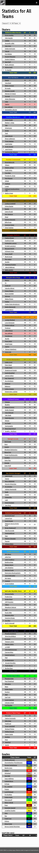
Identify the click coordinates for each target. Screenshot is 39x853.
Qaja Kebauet (9, 412)
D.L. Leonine (8, 786)
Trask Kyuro (8, 367)
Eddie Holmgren (10, 48)
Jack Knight (8, 476)
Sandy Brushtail (10, 373)
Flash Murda (9, 665)
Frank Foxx (8, 818)
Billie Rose (8, 222)
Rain (6, 536)
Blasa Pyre (8, 452)
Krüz (6, 739)
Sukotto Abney (9, 288)
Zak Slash (8, 415)
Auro (6, 444)
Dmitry (7, 495)
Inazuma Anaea (10, 618)
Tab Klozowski (9, 530)
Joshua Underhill (10, 203)
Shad (6, 217)
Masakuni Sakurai (10, 607)
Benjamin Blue (9, 615)
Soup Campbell (10, 726)
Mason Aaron (9, 565)
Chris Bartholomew (11, 649)
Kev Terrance (9, 214)
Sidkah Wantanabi (10, 489)
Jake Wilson (9, 330)
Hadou (7, 301)
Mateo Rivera (9, 299)
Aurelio (7, 262)
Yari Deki (7, 776)
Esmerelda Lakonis (11, 109)
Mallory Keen (9, 193)
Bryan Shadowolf (10, 528)
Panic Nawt (8, 365)
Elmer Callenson (10, 139)
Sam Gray (8, 46)
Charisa (7, 402)
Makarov (7, 386)
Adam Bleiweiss (10, 99)
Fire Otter (8, 173)
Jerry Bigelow (9, 567)
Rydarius (7, 328)
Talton (7, 604)
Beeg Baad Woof (10, 428)
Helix (6, 101)
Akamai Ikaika (9, 594)
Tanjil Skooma (9, 418)
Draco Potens (9, 291)
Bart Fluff (8, 62)
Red (6, 657)
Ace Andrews (9, 381)
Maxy (6, 686)
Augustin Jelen (9, 43)
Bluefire (7, 404)
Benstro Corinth (10, 91)
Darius (7, 479)
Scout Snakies (9, 583)
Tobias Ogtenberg (10, 349)
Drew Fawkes (9, 227)
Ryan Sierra (8, 341)
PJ (5, 283)
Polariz (7, 789)
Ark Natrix (8, 578)
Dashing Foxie (9, 240)
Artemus (7, 383)
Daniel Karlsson (10, 655)
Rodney (7, 692)
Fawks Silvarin (9, 238)
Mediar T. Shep (9, 123)
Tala (6, 125)
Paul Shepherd (9, 681)
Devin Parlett (9, 120)
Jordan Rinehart (10, 320)
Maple (7, 80)
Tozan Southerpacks (11, 455)
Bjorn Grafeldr (9, 293)
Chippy (7, 165)
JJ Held (7, 647)
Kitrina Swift (8, 67)
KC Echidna (8, 487)
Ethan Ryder (8, 824)
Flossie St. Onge (10, 176)
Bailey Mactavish (10, 307)
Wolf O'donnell (9, 623)
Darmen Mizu (9, 652)
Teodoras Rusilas (10, 264)
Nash (6, 492)
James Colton (9, 375)
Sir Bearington (9, 660)
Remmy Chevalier (10, 538)
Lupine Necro (9, 309)
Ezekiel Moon (9, 781)
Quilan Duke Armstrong (12, 304)
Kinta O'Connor (9, 407)
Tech (6, 133)
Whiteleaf (8, 773)
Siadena (7, 457)
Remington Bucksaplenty (12, 573)
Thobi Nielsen (9, 141)
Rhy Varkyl (8, 259)
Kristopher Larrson (11, 243)
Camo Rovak (9, 211)
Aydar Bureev (9, 146)
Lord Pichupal (9, 792)
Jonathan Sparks (10, 810)
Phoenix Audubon (10, 633)
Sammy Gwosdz (10, 219)
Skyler (7, 131)
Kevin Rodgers (9, 503)
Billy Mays (8, 554)
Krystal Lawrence (10, 246)
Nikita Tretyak (9, 802)
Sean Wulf (8, 465)
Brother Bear (9, 668)
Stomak (7, 96)
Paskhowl (8, 723)
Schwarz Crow (9, 251)
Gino (6, 813)
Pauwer (7, 541)
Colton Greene (9, 389)
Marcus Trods (9, 570)
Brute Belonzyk (9, 162)
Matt (6, 694)
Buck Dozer (8, 256)
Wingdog (8, 684)
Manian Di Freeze (10, 93)
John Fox (8, 557)
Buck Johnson (9, 64)
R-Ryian (7, 784)
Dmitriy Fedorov (10, 59)
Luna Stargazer (9, 322)
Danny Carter (9, 734)
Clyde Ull (7, 285)
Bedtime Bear (9, 562)
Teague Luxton (9, 641)
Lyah (6, 500)
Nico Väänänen (9, 481)
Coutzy (7, 447)
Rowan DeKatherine (11, 765)
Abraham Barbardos (11, 449)
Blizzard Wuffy (9, 248)
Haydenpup (8, 336)
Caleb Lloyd (8, 362)
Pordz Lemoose (10, 760)
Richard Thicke (9, 729)
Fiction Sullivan (9, 325)
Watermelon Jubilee (11, 391)
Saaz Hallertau (9, 778)
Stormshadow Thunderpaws (13, 762)
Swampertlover (9, 533)
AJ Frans (8, 423)
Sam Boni (8, 505)
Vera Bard (8, 83)
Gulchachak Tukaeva (11, 152)
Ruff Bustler (8, 705)
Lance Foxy (8, 518)
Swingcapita (9, 426)
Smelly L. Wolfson (10, 431)
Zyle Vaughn (9, 38)
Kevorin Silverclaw (10, 484)
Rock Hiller (8, 612)
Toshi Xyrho (8, 170)
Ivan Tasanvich (9, 378)
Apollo (7, 338)
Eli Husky (8, 88)
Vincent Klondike (10, 663)
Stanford (8, 742)
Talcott (7, 51)
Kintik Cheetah (9, 410)
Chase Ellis (8, 497)
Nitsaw (7, 420)
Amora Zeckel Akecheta (12, 826)
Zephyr (7, 104)
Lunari (7, 186)
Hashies (7, 184)
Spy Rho (7, 620)
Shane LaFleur (9, 168)
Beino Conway (9, 85)
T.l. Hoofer (8, 70)
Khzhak (7, 463)
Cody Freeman (9, 700)
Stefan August (9, 731)
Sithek (7, 181)
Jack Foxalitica (9, 559)
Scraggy (7, 639)
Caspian (7, 581)
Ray (6, 816)
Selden (7, 40)
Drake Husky (9, 797)
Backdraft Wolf (10, 516)
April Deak (8, 441)
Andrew (7, 737)
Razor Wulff (8, 254)
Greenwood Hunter (11, 370)
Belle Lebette (9, 270)
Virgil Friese (8, 344)
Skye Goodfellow (10, 636)
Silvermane (8, 128)
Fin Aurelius (8, 794)
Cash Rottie (8, 144)
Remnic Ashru (9, 644)
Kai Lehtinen (9, 107)
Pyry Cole (8, 715)
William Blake (9, 544)
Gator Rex (8, 460)
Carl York (7, 697)
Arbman (7, 296)
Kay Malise (8, 54)
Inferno (7, 821)
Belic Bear (8, 721)
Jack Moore (8, 136)
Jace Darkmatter (10, 575)
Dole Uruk (8, 352)
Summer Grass (9, 225)
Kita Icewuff (8, 800)
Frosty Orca (8, 596)
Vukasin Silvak (9, 702)
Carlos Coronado (10, 718)
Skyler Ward (8, 599)
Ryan (6, 805)
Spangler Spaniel (10, 808)
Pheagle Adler (9, 678)
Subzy (7, 770)
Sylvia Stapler (9, 206)
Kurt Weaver (8, 178)
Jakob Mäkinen (10, 267)
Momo (7, 280)
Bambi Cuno (8, 768)
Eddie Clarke (9, 689)
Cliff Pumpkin (9, 602)
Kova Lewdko (9, 35)
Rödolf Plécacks (10, 56)
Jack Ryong (8, 149)
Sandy (7, 745)
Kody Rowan (9, 521)
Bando (7, 209)
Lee (6, 610)
